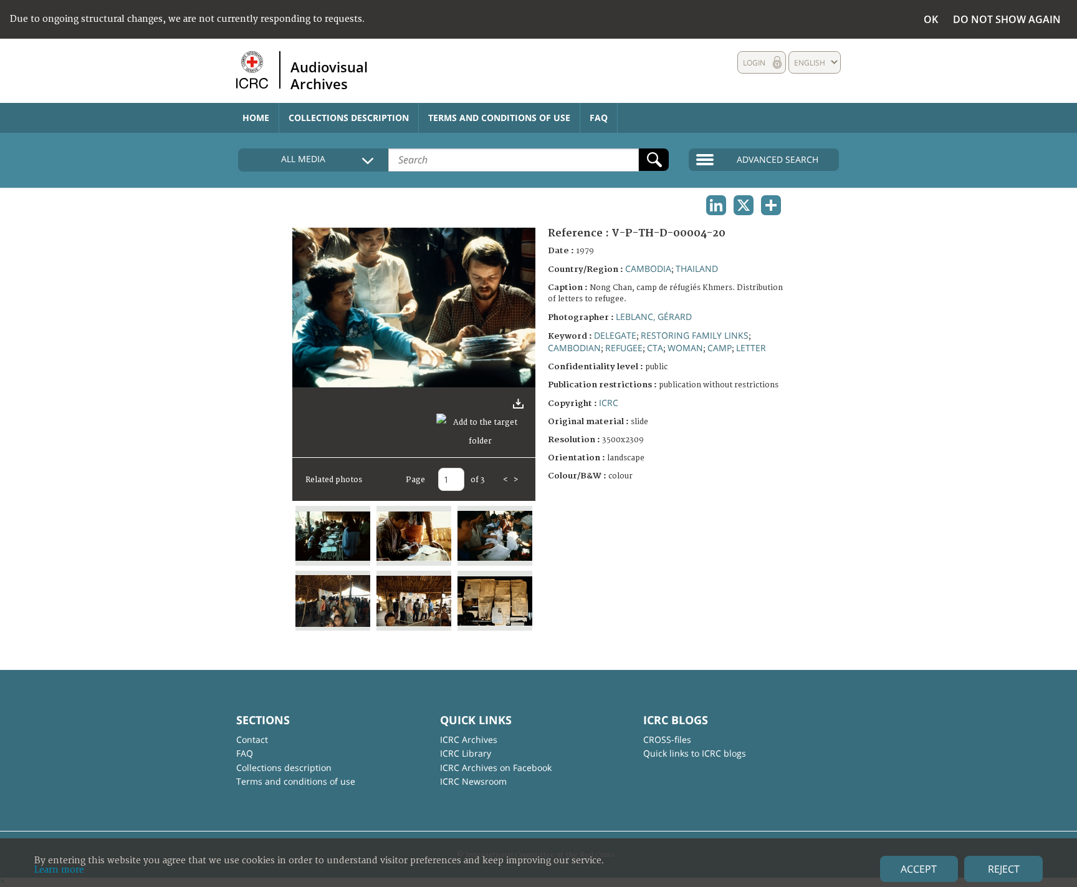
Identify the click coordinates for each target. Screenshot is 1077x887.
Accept (919, 869)
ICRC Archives (468, 739)
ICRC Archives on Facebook (496, 767)
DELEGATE (615, 335)
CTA (655, 348)
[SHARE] (771, 205)
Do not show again (1007, 19)
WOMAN (685, 348)
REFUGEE (624, 348)
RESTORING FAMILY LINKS (695, 335)
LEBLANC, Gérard (654, 316)
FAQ (599, 118)
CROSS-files (667, 739)
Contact (252, 739)
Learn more (59, 870)
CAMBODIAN (574, 348)
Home (255, 118)
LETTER (751, 348)
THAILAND (697, 268)
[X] (744, 205)
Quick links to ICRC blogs (694, 753)
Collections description (349, 118)
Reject (1004, 869)
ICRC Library (465, 753)
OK (931, 19)
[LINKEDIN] (716, 205)
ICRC (608, 403)
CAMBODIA (648, 268)
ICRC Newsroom (473, 781)
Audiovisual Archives (329, 74)
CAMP (719, 348)
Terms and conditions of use (499, 118)
